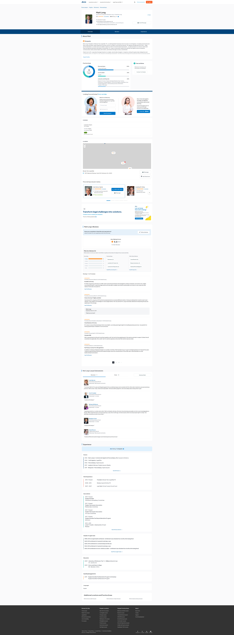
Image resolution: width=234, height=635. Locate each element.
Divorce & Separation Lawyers (123, 622)
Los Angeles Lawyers (104, 612)
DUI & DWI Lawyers (121, 616)
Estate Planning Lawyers (122, 618)
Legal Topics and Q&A (117, 2)
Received (94, 375)
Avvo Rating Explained (139, 616)
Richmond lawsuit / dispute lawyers (114, 598)
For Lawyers (84, 620)
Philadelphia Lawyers (104, 620)
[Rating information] (118, 16)
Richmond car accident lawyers (90, 598)
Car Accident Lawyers (121, 620)
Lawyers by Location (93, 2)
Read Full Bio (86, 57)
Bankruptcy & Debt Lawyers (123, 610)
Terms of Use (84, 630)
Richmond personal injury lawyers (136, 598)
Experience (144, 31)
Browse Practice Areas (86, 616)
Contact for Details (141, 72)
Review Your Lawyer (86, 612)
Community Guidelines (106, 630)
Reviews (117, 31)
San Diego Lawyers (103, 627)
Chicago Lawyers (103, 614)
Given (116, 375)
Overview (90, 31)
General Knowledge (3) (135, 266)
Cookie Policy (98, 630)
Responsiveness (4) (135, 263)
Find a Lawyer (84, 610)
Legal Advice (84, 614)
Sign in (149, 2)
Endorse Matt (142, 375)
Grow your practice (141, 2)
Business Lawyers (120, 612)
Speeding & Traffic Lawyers (122, 627)
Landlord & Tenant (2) (113, 263)
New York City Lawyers (104, 610)
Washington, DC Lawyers (105, 618)
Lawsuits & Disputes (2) (113, 266)
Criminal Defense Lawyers (122, 614)
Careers (137, 612)
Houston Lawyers (103, 616)
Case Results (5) (134, 259)
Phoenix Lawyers (103, 622)
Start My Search (107, 113)
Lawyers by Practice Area (105, 2)
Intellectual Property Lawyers (123, 625)
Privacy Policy (91, 630)
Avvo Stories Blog (85, 618)
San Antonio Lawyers (104, 625)
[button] (114, 153)
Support (137, 614)
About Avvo (137, 610)
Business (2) (111, 259)
